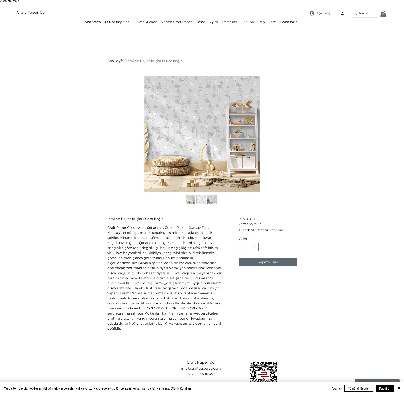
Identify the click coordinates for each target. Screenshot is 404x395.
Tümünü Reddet (358, 388)
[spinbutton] (249, 247)
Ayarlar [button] (336, 388)
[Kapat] (398, 388)
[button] (383, 13)
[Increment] (255, 247)
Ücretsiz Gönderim (270, 230)
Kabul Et (384, 388)
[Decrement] (243, 247)
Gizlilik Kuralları (181, 388)
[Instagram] (342, 13)
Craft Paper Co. (31, 12)
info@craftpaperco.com (201, 368)
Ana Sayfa (115, 61)
